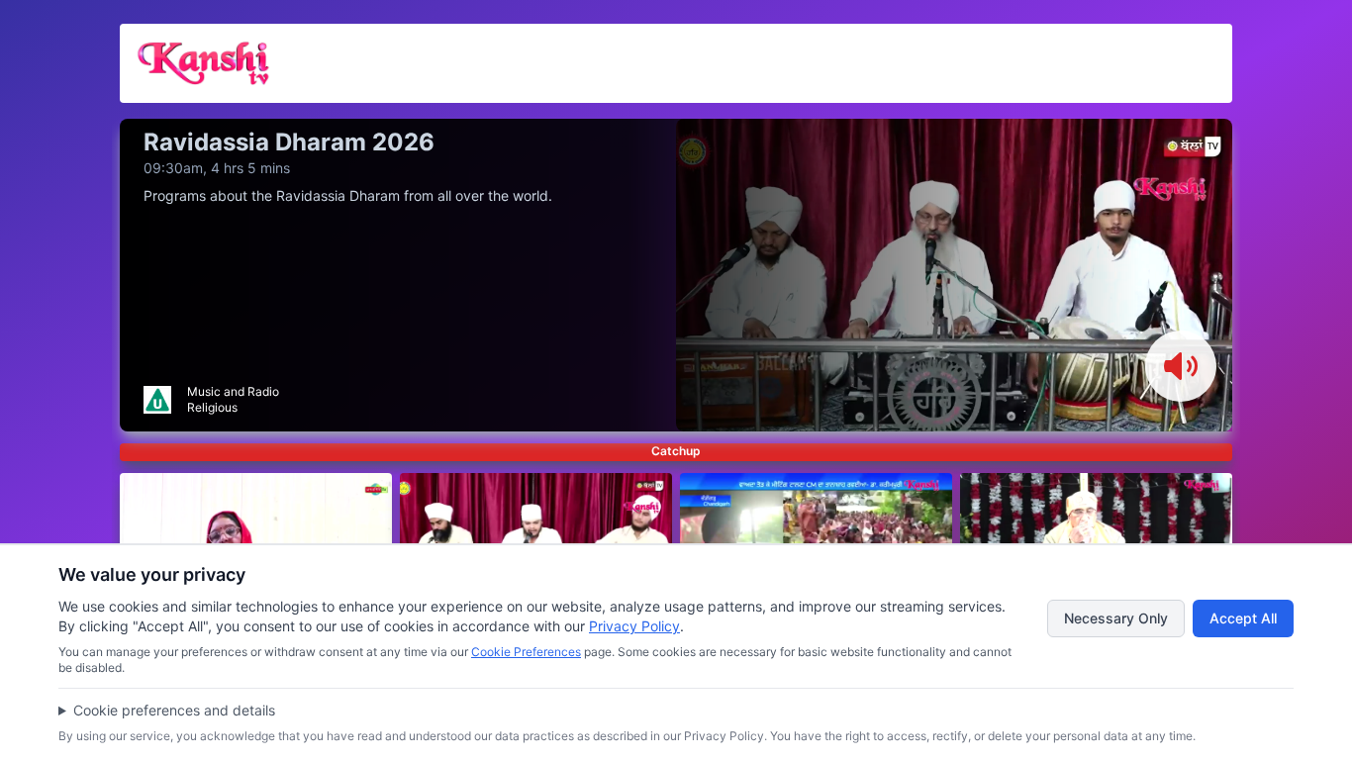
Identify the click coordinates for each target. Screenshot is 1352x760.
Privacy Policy (634, 626)
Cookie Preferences (526, 651)
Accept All (1243, 618)
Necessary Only (1116, 618)
